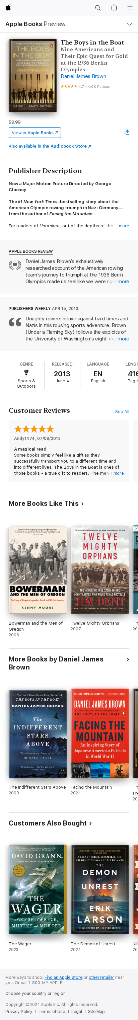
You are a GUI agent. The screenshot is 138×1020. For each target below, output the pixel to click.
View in (33, 132)
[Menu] (130, 8)
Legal (76, 1011)
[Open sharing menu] (127, 132)
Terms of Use (52, 1011)
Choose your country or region (35, 993)
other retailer (101, 977)
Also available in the (48, 146)
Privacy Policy (18, 1011)
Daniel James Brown (83, 76)
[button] (98, 8)
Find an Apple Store (64, 977)
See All (122, 411)
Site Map (96, 1011)
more (124, 225)
